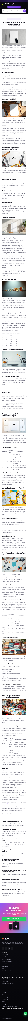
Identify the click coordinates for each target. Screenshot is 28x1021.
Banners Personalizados (7, 959)
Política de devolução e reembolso (9, 1006)
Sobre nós (4, 992)
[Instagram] (3, 948)
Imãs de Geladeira (5, 963)
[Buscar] (24, 10)
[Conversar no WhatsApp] (25, 1013)
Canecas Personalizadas (7, 961)
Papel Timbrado (5, 966)
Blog (3, 994)
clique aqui (9, 804)
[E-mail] (9, 948)
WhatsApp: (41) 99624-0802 (8, 983)
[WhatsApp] (12, 948)
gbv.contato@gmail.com (7, 986)
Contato (3, 1001)
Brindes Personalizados (7, 970)
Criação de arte (5, 999)
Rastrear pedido (5, 1004)
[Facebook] (6, 948)
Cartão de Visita (5, 954)
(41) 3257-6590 (5, 981)
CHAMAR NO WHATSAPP (13, 918)
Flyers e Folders (5, 956)
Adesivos (4, 968)
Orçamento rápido (5, 997)
